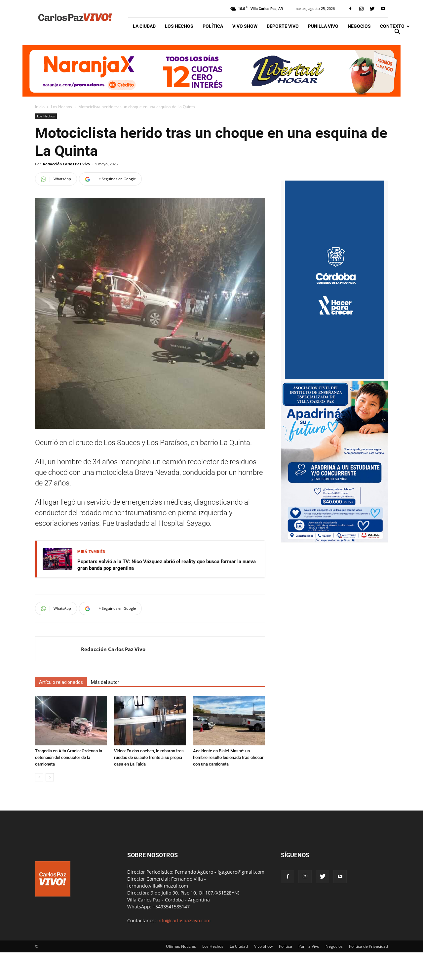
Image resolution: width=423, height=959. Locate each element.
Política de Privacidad (368, 946)
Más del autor (105, 682)
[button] (397, 32)
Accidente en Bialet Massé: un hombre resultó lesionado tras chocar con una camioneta (228, 757)
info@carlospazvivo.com (184, 920)
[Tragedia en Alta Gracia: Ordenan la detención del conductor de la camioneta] (71, 720)
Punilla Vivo (323, 26)
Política (213, 26)
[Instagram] (361, 8)
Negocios (359, 26)
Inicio (40, 106)
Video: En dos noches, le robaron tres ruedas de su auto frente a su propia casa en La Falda (149, 757)
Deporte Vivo (283, 26)
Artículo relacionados (61, 682)
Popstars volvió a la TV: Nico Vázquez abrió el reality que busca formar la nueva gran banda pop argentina (166, 565)
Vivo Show (244, 26)
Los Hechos (179, 26)
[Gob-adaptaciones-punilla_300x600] (334, 377)
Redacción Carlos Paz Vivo (66, 163)
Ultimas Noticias (181, 946)
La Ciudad (144, 26)
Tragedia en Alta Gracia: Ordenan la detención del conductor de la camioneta (68, 757)
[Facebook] (350, 8)
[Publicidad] (211, 71)
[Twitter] (372, 8)
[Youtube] (383, 8)
